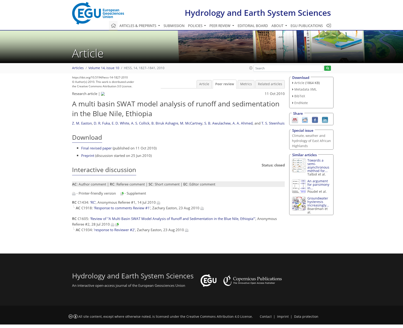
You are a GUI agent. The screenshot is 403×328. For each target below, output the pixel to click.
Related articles (270, 84)
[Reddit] (305, 119)
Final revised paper (96, 148)
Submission (173, 25)
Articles (78, 68)
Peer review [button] (220, 25)
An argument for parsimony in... (318, 184)
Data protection (306, 316)
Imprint (283, 316)
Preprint (87, 155)
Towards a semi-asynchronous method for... (318, 165)
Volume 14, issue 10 (103, 68)
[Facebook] (315, 119)
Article (204, 84)
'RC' (93, 202)
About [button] (277, 25)
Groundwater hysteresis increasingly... (318, 201)
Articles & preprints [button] (138, 25)
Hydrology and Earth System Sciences (258, 12)
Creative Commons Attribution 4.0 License (219, 316)
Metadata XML (305, 89)
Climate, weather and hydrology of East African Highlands (311, 140)
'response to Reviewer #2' (114, 229)
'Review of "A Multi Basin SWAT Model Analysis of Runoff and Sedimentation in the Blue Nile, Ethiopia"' (172, 218)
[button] (251, 68)
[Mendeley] (295, 119)
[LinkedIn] (325, 119)
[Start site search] (327, 68)
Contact (266, 316)
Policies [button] (195, 25)
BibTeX (299, 96)
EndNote (301, 103)
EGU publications (307, 25)
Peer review (224, 84)
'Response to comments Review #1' (122, 208)
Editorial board (253, 25)
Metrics (246, 84)
